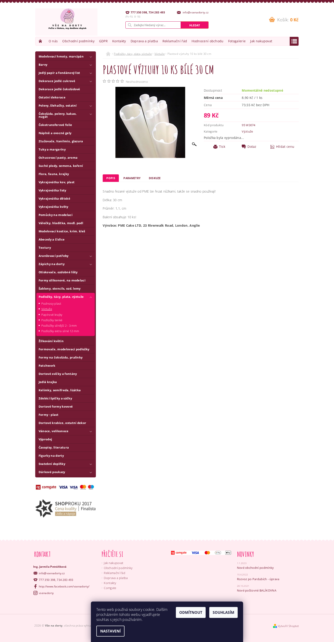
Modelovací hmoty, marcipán (61, 56)
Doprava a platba (144, 41)
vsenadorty (46, 593)
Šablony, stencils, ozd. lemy (60, 288)
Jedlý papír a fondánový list (59, 73)
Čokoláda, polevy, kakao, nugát (58, 115)
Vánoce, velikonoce (54, 431)
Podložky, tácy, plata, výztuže (61, 297)
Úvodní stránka (40, 41)
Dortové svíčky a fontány (58, 374)
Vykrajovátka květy (53, 207)
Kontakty (119, 41)
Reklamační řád (174, 41)
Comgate (110, 588)
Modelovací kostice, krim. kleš (62, 231)
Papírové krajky (51, 315)
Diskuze (155, 178)
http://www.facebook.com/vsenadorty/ (64, 586)
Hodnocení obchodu (207, 41)
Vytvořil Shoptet (288, 626)
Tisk (222, 147)
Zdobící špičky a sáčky (55, 398)
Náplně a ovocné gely (55, 133)
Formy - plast (48, 415)
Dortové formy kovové (56, 406)
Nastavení (110, 631)
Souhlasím (223, 612)
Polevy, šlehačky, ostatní (58, 105)
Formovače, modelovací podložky (64, 349)
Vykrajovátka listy (52, 190)
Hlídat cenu (285, 147)
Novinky (245, 554)
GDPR (103, 41)
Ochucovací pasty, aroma (58, 157)
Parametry (131, 178)
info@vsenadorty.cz (52, 573)
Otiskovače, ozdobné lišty (58, 272)
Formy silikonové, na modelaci (62, 280)
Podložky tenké (51, 320)
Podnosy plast (51, 303)
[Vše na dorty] (66, 22)
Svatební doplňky (52, 464)
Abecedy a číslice (52, 239)
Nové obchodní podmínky (255, 568)
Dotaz (252, 147)
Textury (45, 248)
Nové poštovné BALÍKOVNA (256, 590)
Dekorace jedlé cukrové (57, 81)
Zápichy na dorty (52, 264)
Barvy (43, 65)
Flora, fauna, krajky (54, 174)
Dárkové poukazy (52, 472)
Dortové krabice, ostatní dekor (62, 423)
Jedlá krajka (48, 382)
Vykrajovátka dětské (54, 198)
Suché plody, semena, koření (61, 166)
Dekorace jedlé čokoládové (59, 89)
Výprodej (45, 439)
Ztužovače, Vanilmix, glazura (61, 141)
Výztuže (46, 309)
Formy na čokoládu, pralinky (61, 357)
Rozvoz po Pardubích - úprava (258, 579)
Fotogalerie (237, 41)
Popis (110, 178)
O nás (53, 41)
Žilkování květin (51, 341)
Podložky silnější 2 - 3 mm (59, 326)
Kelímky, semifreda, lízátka (60, 390)
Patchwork (47, 366)
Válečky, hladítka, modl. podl (61, 223)
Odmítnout (190, 612)
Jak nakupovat (261, 41)
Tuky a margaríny (52, 149)
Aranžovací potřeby (54, 256)
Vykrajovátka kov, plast (57, 182)
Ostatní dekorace (52, 97)
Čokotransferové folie (55, 125)
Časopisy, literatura (54, 447)
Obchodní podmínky (78, 41)
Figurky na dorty (51, 456)
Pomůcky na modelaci (55, 215)
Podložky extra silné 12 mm (60, 331)
